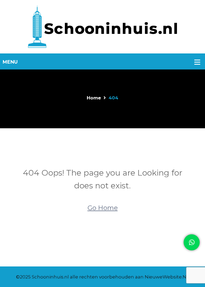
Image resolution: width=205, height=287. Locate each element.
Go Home (103, 208)
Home (94, 97)
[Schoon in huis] (102, 26)
